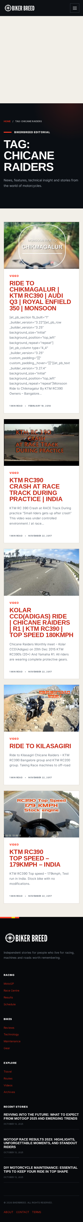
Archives (9, 1092)
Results (8, 997)
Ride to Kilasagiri (40, 746)
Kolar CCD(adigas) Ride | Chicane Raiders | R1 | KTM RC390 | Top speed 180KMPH (41, 623)
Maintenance (12, 1041)
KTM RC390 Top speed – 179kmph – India (35, 858)
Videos (8, 1085)
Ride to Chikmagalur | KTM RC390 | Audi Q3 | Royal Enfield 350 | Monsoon (40, 296)
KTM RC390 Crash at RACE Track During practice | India (35, 490)
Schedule (10, 1004)
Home (7, 121)
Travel (8, 1071)
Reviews (9, 1027)
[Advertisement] (41, 59)
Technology (11, 1034)
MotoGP (9, 983)
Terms (36, 1212)
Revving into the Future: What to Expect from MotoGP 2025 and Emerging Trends (41, 1116)
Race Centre (11, 990)
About (8, 1212)
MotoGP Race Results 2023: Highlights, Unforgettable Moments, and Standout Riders (40, 1143)
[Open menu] (74, 8)
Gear (7, 1048)
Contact (22, 1212)
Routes (8, 1078)
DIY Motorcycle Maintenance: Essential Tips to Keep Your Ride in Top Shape (41, 1169)
